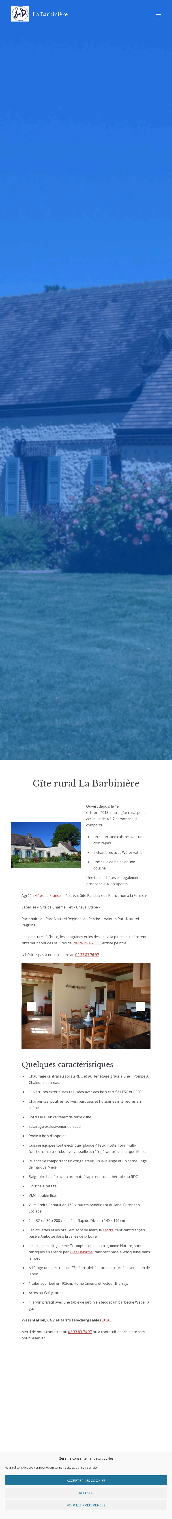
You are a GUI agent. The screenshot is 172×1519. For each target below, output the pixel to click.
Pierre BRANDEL (86, 943)
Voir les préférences (86, 1505)
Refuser (86, 1493)
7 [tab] (103, 1042)
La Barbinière (50, 14)
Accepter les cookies (86, 1480)
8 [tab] (109, 1042)
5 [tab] (89, 1042)
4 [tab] (82, 1042)
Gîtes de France (48, 895)
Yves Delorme (81, 1252)
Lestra (108, 1230)
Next (140, 1006)
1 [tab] (62, 1042)
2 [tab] (69, 1042)
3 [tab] (76, 1042)
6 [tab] (96, 1042)
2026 (106, 1320)
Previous (31, 1006)
